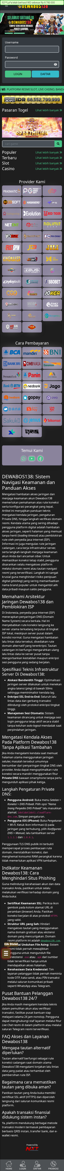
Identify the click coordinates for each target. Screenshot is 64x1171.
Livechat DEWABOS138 (32, 597)
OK (32, 621)
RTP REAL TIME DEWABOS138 (32, 611)
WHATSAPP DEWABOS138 (32, 604)
